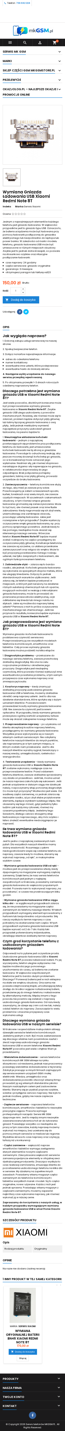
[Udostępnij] (19, 312)
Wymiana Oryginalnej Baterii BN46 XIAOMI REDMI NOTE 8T (23, 1336)
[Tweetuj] (26, 312)
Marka (19, 206)
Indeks (7, 206)
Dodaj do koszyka (20, 300)
